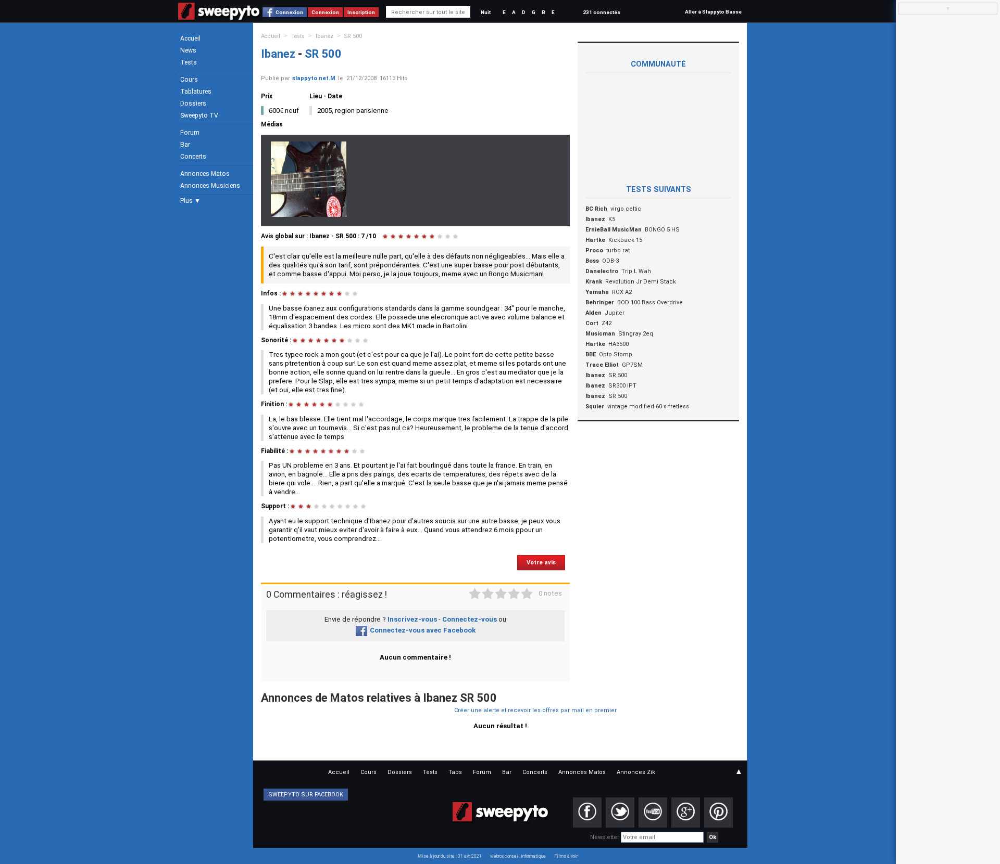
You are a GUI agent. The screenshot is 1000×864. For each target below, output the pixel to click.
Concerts (193, 156)
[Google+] (685, 812)
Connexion (289, 12)
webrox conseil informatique (518, 856)
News (188, 50)
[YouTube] (653, 812)
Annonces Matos (205, 173)
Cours (189, 79)
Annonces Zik (636, 772)
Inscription (361, 12)
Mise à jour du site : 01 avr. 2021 (450, 856)
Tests (188, 62)
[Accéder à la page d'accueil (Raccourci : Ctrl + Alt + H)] (219, 16)
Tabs (455, 772)
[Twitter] (620, 812)
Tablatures (195, 91)
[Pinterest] (718, 812)
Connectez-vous (469, 619)
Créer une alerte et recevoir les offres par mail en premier (535, 710)
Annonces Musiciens (210, 185)
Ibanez (324, 36)
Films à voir (566, 856)
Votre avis (541, 562)
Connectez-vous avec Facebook (423, 630)
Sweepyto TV (199, 115)
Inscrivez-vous (412, 619)
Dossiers (193, 103)
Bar (185, 144)
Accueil (190, 38)
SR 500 (353, 36)
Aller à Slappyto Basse (713, 12)
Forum (189, 132)
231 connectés (601, 12)
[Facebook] (587, 812)
